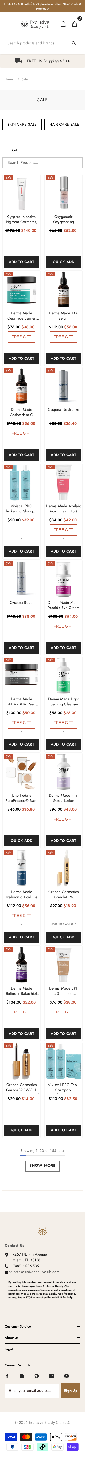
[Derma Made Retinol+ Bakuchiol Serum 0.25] (21, 964)
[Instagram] (22, 1376)
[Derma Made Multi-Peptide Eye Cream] (63, 579)
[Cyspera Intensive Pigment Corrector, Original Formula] (21, 193)
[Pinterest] (37, 1376)
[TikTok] (52, 1376)
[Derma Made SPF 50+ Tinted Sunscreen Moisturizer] (63, 964)
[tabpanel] (42, 61)
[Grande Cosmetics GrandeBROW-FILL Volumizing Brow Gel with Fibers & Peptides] (21, 1061)
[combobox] (42, 43)
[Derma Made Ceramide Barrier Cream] (21, 289)
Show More (42, 1165)
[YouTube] (66, 1376)
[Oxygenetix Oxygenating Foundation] (63, 193)
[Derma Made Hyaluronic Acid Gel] (21, 868)
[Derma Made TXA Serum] (63, 289)
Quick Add (63, 262)
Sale (24, 79)
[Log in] (63, 24)
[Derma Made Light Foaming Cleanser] (63, 675)
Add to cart (21, 262)
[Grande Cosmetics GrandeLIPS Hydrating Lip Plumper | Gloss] (63, 868)
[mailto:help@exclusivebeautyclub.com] (44, 1305)
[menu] (8, 24)
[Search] (42, 43)
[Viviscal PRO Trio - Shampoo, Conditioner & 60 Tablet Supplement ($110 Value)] (63, 1061)
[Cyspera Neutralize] (63, 386)
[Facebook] (7, 1376)
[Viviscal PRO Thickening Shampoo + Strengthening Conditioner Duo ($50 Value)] (21, 482)
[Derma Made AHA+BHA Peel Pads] (21, 675)
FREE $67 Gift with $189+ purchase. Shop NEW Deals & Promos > (42, 6)
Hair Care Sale (64, 124)
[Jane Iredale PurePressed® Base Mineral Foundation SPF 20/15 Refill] (21, 772)
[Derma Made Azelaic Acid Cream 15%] (63, 482)
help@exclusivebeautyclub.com (34, 1272)
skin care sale (22, 124)
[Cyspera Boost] (21, 579)
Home (9, 79)
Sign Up (71, 1390)
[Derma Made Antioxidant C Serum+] (21, 386)
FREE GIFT (21, 337)
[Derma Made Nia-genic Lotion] (63, 772)
